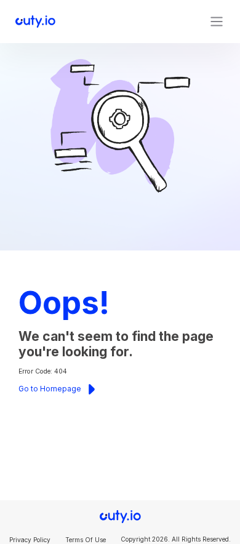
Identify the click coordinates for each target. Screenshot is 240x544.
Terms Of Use (85, 539)
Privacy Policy (29, 539)
